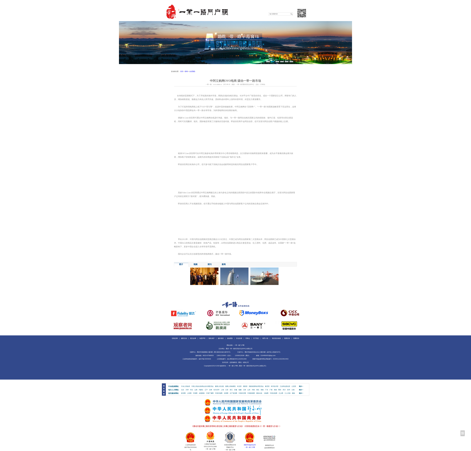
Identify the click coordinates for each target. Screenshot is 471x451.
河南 (253, 390)
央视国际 (202, 393)
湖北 (257, 390)
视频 (195, 264)
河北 (191, 390)
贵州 (288, 390)
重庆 (279, 390)
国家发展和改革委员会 (256, 386)
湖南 (262, 390)
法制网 (266, 393)
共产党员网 (233, 393)
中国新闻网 (251, 393)
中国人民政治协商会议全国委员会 (202, 386)
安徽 (235, 390)
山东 (248, 390)
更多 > (301, 386)
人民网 (189, 393)
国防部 (245, 386)
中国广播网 (210, 393)
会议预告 (192, 71)
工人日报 (287, 393)
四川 (284, 390)
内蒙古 (201, 390)
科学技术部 (274, 386)
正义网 (281, 393)
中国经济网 (242, 393)
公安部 (294, 386)
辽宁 (206, 390)
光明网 (226, 393)
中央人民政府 (185, 386)
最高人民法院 (219, 386)
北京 (182, 390)
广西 (270, 390)
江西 (244, 390)
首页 (181, 71)
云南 (293, 390)
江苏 (226, 390)
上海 (222, 390)
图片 (181, 264)
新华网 (183, 393)
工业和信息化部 (285, 386)
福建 (240, 390)
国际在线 (259, 393)
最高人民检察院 (230, 386)
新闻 (186, 71)
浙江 (231, 390)
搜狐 (293, 393)
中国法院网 (273, 393)
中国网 (195, 393)
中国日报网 (218, 393)
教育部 (267, 386)
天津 (187, 390)
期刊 (210, 264)
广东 (266, 390)
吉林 (210, 390)
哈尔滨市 (216, 390)
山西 (195, 390)
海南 (275, 390)
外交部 (239, 386)
